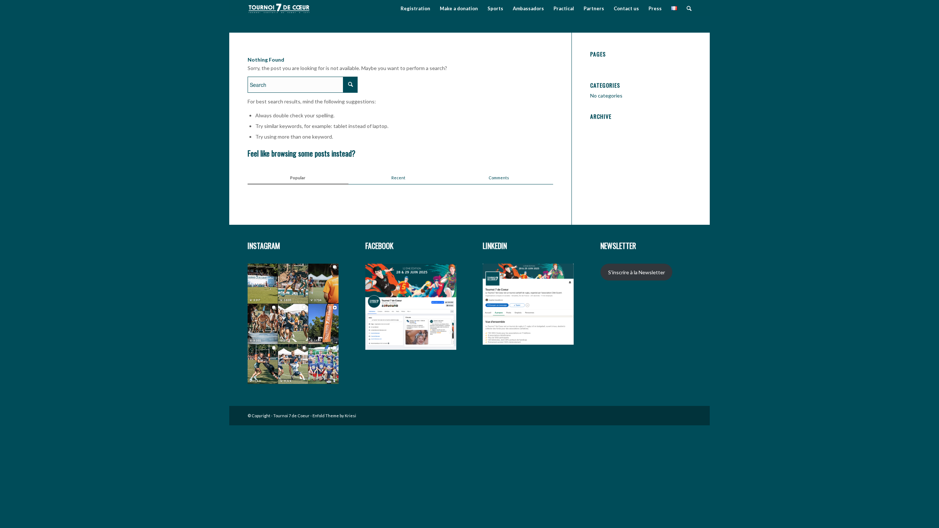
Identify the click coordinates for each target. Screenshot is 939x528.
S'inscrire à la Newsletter (636, 272)
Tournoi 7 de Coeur (291, 415)
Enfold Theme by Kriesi (334, 415)
